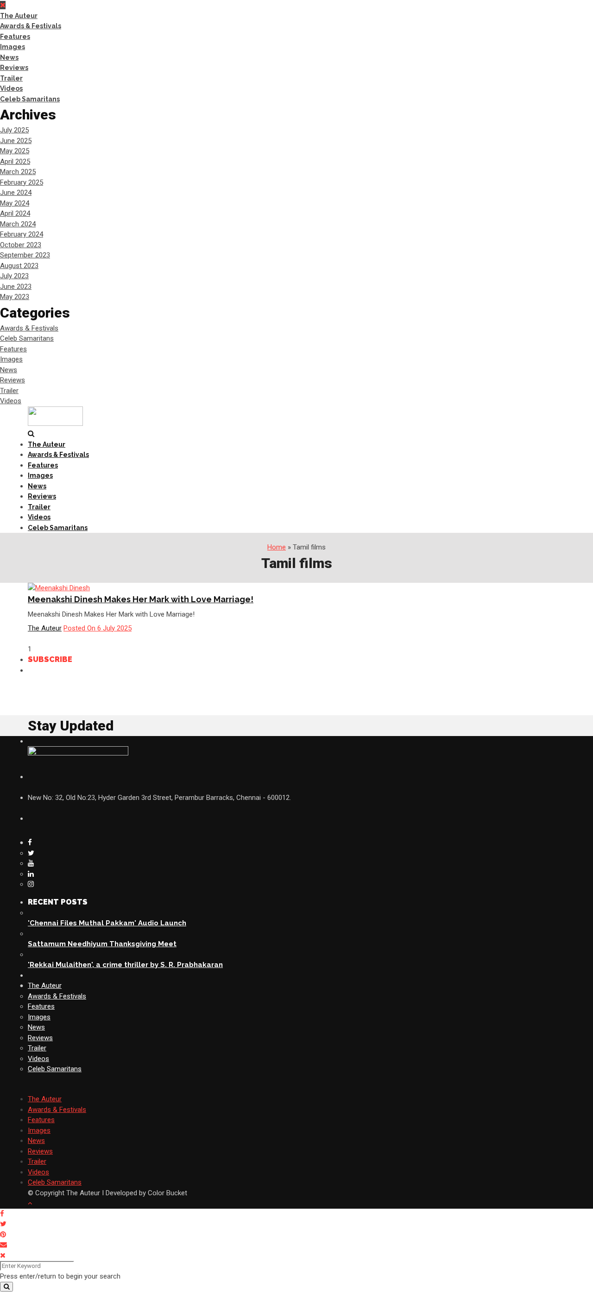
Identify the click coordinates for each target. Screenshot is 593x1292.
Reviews (14, 67)
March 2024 (18, 224)
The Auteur (19, 15)
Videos (11, 88)
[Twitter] (31, 853)
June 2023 (16, 286)
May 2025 (14, 151)
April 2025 (15, 161)
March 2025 (18, 172)
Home (276, 547)
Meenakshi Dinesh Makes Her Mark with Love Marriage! (140, 599)
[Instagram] (31, 884)
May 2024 (14, 203)
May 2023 (14, 297)
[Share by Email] (5, 1245)
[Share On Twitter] (5, 1224)
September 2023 (25, 255)
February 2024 (21, 234)
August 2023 (19, 266)
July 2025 (14, 130)
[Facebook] (30, 842)
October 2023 (20, 245)
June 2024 (16, 192)
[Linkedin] (31, 874)
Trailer (11, 78)
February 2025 (21, 182)
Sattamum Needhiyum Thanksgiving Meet (102, 944)
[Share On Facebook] (3, 1214)
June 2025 (16, 141)
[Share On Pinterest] (4, 1234)
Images (12, 46)
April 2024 (15, 213)
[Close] (3, 1255)
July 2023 (14, 276)
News (9, 57)
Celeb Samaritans (30, 99)
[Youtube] (31, 863)
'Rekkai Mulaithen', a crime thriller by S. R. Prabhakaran (125, 965)
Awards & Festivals (30, 26)
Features (15, 36)
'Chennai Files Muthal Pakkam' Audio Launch (107, 923)
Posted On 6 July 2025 (97, 628)
